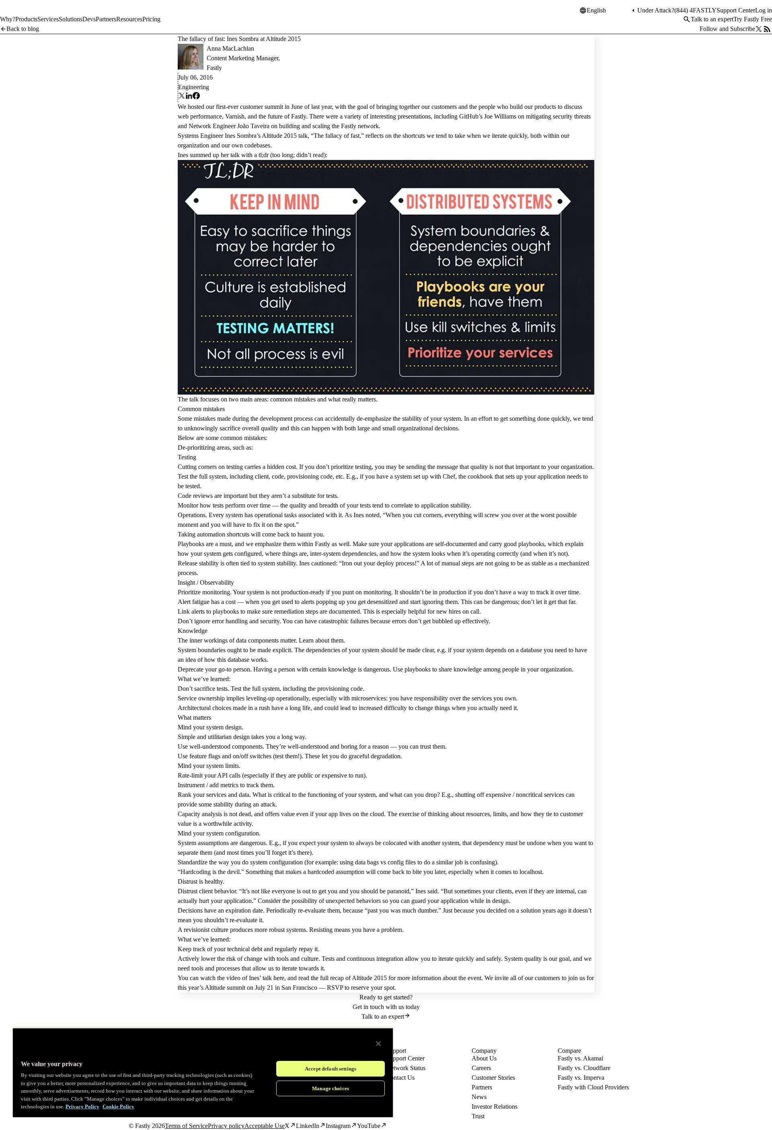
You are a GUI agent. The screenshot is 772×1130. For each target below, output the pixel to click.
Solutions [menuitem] (70, 19)
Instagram (338, 1125)
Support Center (736, 10)
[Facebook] (196, 97)
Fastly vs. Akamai (580, 1058)
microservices (368, 698)
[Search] (687, 19)
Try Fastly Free (752, 19)
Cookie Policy (118, 1106)
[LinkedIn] (189, 97)
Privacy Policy (82, 1106)
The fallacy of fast (336, 135)
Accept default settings (330, 1069)
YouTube (368, 1125)
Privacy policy (226, 1125)
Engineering (193, 87)
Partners (482, 1087)
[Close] (378, 1043)
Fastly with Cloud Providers (593, 1087)
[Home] (21, 13)
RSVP (335, 987)
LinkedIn (307, 1125)
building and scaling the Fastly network (329, 126)
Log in (763, 10)
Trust (478, 1116)
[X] (181, 97)
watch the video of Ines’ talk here (242, 977)
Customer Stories (493, 1077)
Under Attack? (655, 10)
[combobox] (608, 10)
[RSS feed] (767, 29)
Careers (481, 1067)
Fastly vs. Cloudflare (584, 1067)
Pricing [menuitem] (151, 19)
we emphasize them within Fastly (288, 543)
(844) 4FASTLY (695, 10)
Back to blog (22, 28)
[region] (203, 1072)
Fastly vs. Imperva (581, 1077)
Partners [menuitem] (106, 19)
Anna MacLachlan (230, 48)
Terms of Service (186, 1125)
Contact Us (400, 1077)
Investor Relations (494, 1106)
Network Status (405, 1067)
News (479, 1096)
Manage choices (330, 1088)
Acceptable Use (264, 1125)
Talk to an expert (712, 19)
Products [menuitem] (26, 19)
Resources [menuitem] (129, 19)
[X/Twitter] (758, 29)
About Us (484, 1058)
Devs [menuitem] (89, 19)
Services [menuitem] (48, 19)
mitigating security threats (558, 116)
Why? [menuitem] (7, 19)
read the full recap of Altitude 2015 (342, 977)
